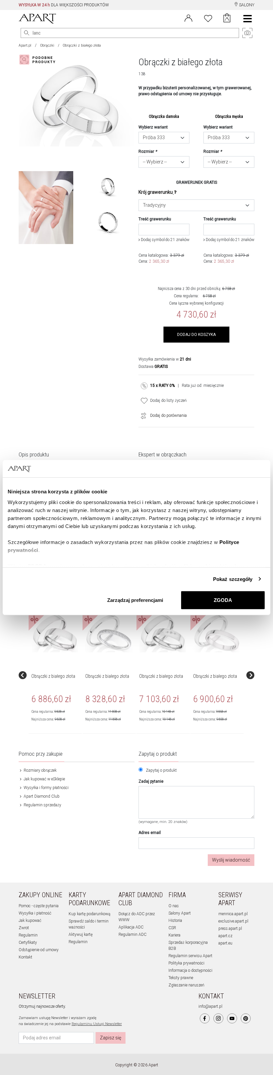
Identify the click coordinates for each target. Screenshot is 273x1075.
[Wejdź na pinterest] (246, 1018)
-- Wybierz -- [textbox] (155, 161)
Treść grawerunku (154, 219)
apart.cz (225, 936)
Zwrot (24, 928)
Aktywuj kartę (81, 934)
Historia (175, 920)
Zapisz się (110, 1037)
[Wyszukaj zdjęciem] (39, 59)
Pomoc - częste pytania (39, 906)
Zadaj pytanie (150, 781)
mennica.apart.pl (233, 914)
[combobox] (163, 137)
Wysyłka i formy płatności (46, 787)
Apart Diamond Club (41, 796)
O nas (173, 906)
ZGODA (223, 600)
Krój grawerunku (155, 192)
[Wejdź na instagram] (218, 1018)
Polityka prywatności (186, 963)
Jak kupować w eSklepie (44, 779)
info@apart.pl (210, 1006)
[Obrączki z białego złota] (55, 633)
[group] (56, 675)
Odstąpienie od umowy (39, 949)
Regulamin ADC (132, 934)
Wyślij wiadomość (231, 860)
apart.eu (225, 943)
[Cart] (226, 19)
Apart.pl (25, 45)
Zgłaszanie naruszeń (186, 985)
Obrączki (47, 45)
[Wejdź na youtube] (232, 1018)
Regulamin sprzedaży (42, 805)
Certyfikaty (28, 942)
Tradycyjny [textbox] (154, 205)
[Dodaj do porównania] (141, 415)
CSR (172, 928)
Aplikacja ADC (131, 927)
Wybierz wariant (153, 127)
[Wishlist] (208, 17)
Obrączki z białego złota (53, 676)
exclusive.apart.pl (233, 921)
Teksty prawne (180, 977)
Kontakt (25, 957)
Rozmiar (147, 151)
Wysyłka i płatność (35, 913)
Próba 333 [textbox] (154, 137)
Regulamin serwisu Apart (190, 955)
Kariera (174, 935)
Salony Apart (179, 913)
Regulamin (28, 935)
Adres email (149, 832)
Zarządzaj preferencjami (135, 600)
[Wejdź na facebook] (205, 1018)
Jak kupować (30, 920)
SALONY (246, 5)
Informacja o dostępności (190, 970)
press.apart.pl (230, 928)
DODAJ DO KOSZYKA (196, 334)
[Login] (188, 17)
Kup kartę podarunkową (89, 914)
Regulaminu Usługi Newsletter (97, 1024)
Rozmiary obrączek (40, 770)
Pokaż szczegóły (233, 579)
